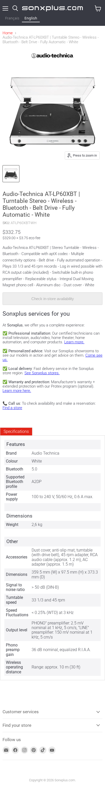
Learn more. (74, 342)
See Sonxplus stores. (42, 373)
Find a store (12, 407)
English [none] (30, 18)
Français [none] (12, 18)
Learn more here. (17, 390)
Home (8, 33)
